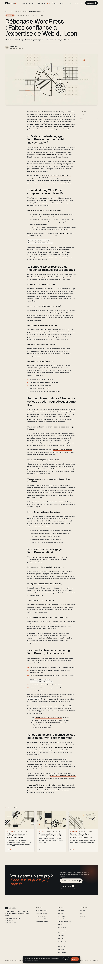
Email (89, 118)
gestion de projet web (49, 502)
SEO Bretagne (62, 927)
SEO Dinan (61, 949)
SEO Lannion (61, 946)
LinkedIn (89, 115)
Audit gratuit (91, 3)
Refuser (66, 959)
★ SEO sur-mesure (41, 910)
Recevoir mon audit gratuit (71, 881)
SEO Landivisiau (62, 919)
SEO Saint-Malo (62, 941)
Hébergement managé (42, 921)
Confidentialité (83, 960)
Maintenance (23, 11)
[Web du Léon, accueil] (10, 3)
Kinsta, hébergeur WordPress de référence (48, 718)
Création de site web (41, 913)
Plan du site (94, 960)
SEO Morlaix (61, 910)
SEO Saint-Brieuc (62, 944)
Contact (82, 919)
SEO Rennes (61, 933)
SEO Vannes (61, 935)
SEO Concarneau (62, 930)
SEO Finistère (61, 924)
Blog (16, 11)
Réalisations (83, 910)
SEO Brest (61, 913)
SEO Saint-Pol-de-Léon (64, 921)
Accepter (74, 959)
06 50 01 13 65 (67, 886)
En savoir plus (33, 960)
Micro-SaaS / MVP (41, 919)
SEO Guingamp (62, 952)
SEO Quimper (61, 916)
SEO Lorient (61, 938)
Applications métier (41, 916)
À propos (82, 916)
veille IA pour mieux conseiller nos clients (59, 638)
